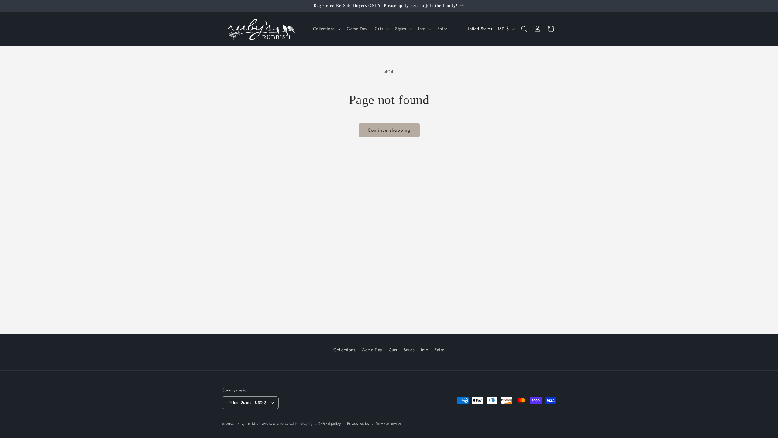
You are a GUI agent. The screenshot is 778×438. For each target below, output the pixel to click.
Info (424, 350)
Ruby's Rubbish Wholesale (258, 424)
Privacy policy (358, 423)
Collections (344, 350)
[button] (326, 28)
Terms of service (389, 423)
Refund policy (329, 423)
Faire (440, 350)
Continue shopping (389, 130)
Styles (409, 350)
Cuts (393, 350)
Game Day (372, 350)
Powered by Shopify (296, 424)
